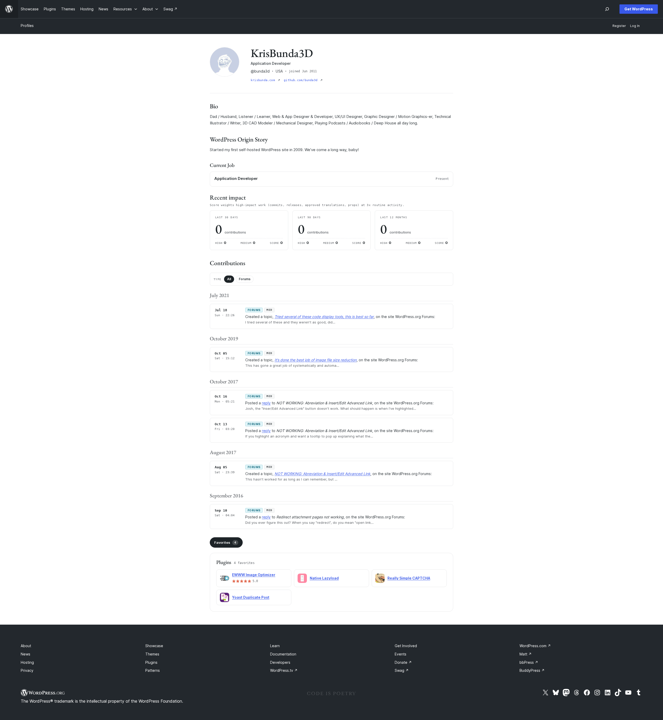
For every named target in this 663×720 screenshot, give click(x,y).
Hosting (27, 662)
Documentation (283, 654)
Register (619, 26)
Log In (635, 26)
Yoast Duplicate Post (250, 597)
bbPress (529, 662)
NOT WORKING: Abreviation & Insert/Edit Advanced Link (322, 473)
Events (400, 654)
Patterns (152, 670)
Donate (403, 662)
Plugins (151, 662)
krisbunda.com (264, 80)
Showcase (154, 646)
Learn (275, 646)
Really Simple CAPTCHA (408, 578)
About (26, 646)
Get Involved (406, 646)
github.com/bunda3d (301, 80)
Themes (152, 654)
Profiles (27, 25)
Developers (280, 662)
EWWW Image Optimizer (253, 575)
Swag (402, 670)
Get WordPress (638, 9)
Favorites (225, 542)
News (25, 654)
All (229, 279)
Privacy (27, 670)
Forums (244, 279)
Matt (526, 654)
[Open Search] (607, 9)
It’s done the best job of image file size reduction (316, 360)
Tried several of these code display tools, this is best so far (324, 316)
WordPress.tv (284, 670)
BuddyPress (532, 670)
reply (266, 403)
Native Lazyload (324, 578)
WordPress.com (535, 646)
